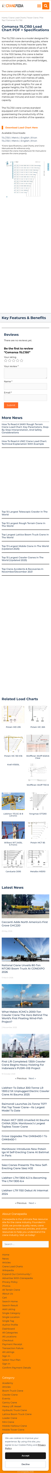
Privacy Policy (10, 1282)
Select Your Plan (11, 1360)
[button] (39, 6)
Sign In (6, 1356)
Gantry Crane (9, 1402)
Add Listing (8, 1309)
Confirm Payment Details (16, 1367)
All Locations (9, 1336)
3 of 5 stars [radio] (13, 360)
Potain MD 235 (13, 727)
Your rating (10, 357)
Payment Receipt (12, 1344)
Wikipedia (8, 1270)
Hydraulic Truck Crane (14, 1410)
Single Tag (8, 1321)
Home (5, 18)
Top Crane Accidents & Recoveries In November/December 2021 (22, 570)
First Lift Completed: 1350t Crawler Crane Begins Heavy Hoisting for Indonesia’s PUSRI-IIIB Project (23, 1065)
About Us (7, 1293)
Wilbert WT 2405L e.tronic (13, 843)
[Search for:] (25, 1244)
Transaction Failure (13, 1348)
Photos (6, 1286)
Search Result (10, 1305)
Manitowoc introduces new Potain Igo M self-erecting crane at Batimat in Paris (25, 1152)
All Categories (10, 1332)
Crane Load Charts (17, 18)
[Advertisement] (25, 226)
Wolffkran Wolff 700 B (38, 785)
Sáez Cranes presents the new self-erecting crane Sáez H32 (25, 1167)
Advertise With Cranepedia (17, 1278)
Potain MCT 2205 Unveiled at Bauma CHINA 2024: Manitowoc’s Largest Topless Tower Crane (25, 1123)
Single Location (11, 1317)
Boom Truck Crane (12, 1390)
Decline (26, 1464)
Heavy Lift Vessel (11, 1406)
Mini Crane (8, 1422)
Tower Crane (32, 18)
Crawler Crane (10, 1394)
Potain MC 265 (37, 727)
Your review (11, 366)
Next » (32, 1078)
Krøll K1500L (13, 764)
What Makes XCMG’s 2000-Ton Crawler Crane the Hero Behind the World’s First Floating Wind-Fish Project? (25, 1016)
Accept (25, 1455)
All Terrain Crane (11, 1289)
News (5, 1258)
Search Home (10, 1301)
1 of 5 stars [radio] (5, 360)
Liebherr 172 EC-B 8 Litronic (13, 814)
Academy (7, 1383)
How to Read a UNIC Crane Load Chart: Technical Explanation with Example (24, 442)
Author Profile (10, 1324)
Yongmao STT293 (37, 813)
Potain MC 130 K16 (13, 756)
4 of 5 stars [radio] (17, 360)
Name (8, 381)
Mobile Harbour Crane (14, 1426)
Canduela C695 (13, 871)
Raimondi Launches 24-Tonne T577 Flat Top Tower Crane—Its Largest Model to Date (24, 1107)
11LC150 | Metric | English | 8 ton (19, 137)
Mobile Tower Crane (13, 1429)
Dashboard (8, 1328)
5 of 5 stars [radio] (21, 360)
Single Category (11, 1313)
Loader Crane (9, 1418)
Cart (4, 1297)
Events (6, 1398)
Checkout (7, 1340)
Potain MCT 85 (37, 842)
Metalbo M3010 (37, 871)
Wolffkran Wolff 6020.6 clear (37, 757)
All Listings (8, 1352)
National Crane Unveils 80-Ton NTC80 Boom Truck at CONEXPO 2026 (23, 969)
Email (8, 392)
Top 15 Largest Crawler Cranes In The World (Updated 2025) (22, 559)
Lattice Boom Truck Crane (17, 1414)
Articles (6, 1262)
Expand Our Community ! (16, 1274)
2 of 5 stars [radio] (9, 360)
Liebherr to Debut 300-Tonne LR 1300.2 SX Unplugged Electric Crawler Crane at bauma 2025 (25, 1091)
